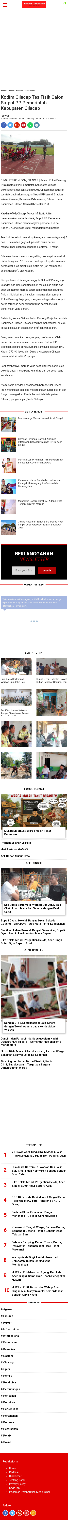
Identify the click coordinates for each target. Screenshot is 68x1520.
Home (3, 91)
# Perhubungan (10, 1389)
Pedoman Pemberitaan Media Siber (29, 1492)
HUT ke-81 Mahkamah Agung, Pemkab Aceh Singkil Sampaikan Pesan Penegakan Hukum (39, 1276)
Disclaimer (15, 1476)
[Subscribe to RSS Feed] (33, 1513)
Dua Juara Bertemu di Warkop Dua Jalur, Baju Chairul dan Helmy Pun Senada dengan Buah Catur (15, 683)
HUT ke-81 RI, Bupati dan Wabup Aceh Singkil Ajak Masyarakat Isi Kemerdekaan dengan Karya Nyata (37, 1291)
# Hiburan (7, 1316)
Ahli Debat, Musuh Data (15, 856)
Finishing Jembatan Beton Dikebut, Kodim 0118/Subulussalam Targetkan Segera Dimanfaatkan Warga (27, 1064)
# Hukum (6, 1322)
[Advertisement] (34, 51)
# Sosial (6, 1442)
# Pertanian (8, 1422)
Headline (19, 91)
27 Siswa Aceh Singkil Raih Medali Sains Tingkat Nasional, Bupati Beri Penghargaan (39, 1153)
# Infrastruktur (10, 1329)
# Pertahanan (9, 1415)
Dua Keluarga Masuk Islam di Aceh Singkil (40, 418)
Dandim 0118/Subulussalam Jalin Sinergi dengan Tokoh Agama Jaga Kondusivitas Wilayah (30, 1026)
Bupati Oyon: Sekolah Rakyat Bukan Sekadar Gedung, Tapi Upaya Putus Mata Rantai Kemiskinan (51, 683)
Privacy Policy (17, 1484)
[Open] (65, 3)
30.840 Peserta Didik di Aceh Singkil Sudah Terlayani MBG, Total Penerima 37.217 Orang (39, 1200)
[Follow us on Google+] (19, 1513)
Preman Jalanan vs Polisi (16, 842)
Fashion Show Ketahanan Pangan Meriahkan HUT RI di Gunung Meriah (34, 1213)
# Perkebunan (9, 1409)
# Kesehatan (9, 1342)
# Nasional (7, 1355)
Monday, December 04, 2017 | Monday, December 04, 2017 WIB (28, 119)
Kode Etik (14, 1488)
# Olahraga (8, 1362)
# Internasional (10, 1335)
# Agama (6, 1309)
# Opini (5, 1369)
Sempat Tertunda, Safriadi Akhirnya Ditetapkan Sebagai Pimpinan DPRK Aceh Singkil (40, 441)
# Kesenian (8, 1349)
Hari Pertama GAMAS (14, 849)
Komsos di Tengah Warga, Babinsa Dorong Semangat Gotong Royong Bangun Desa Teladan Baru (39, 1231)
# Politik (6, 1435)
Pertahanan (30, 91)
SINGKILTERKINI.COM (13, 180)
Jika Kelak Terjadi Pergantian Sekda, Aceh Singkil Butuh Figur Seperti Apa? (32, 941)
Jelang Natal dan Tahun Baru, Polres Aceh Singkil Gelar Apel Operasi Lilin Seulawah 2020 (40, 524)
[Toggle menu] (5, 5)
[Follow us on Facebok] (5, 1513)
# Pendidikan (9, 1382)
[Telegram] (37, 125)
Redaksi (13, 1472)
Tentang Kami (17, 1480)
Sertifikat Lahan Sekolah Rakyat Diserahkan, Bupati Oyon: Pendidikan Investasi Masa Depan (15, 715)
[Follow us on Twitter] (12, 1513)
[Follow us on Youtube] (26, 1513)
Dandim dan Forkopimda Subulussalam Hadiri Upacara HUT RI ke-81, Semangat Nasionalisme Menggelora (31, 1041)
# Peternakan (9, 1429)
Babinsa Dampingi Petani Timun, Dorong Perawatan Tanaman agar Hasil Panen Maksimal (37, 1246)
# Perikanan (8, 1395)
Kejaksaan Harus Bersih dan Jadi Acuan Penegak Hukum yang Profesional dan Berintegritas (39, 483)
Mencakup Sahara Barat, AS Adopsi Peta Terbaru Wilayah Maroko (40, 502)
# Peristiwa (8, 1402)
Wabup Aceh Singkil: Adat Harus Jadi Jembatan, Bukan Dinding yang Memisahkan (35, 1261)
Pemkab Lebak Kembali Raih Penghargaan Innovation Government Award (40, 461)
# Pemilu (6, 1375)
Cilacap (11, 91)
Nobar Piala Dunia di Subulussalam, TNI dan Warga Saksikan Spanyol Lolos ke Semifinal (32, 1053)
